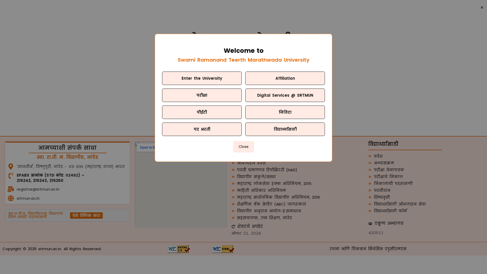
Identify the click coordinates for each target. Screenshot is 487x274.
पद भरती (202, 129)
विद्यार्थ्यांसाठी (285, 129)
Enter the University (202, 78)
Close (244, 146)
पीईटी (202, 112)
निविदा (285, 112)
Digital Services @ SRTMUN (285, 95)
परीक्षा (202, 95)
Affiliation (285, 78)
